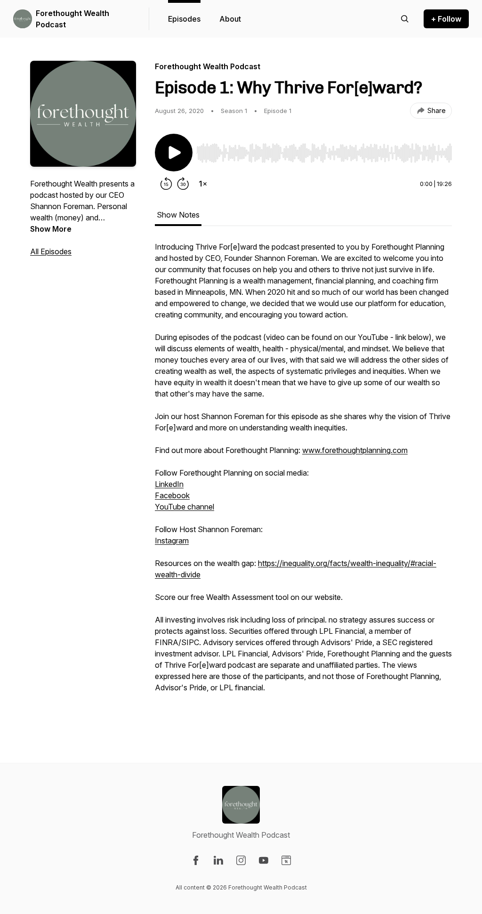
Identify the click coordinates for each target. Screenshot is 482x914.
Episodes (184, 19)
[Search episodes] (405, 18)
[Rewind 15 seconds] (166, 183)
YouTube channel (184, 506)
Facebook (172, 495)
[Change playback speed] (202, 183)
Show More (51, 229)
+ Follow (446, 19)
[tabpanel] (303, 483)
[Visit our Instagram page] (241, 860)
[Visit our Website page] (286, 860)
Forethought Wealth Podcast (72, 18)
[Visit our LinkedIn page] (218, 860)
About (230, 19)
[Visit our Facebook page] (196, 860)
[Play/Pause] (174, 152)
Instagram (172, 540)
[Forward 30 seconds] (183, 183)
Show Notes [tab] (178, 214)
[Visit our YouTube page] (263, 860)
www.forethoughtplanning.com (355, 450)
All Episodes (51, 251)
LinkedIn (169, 484)
